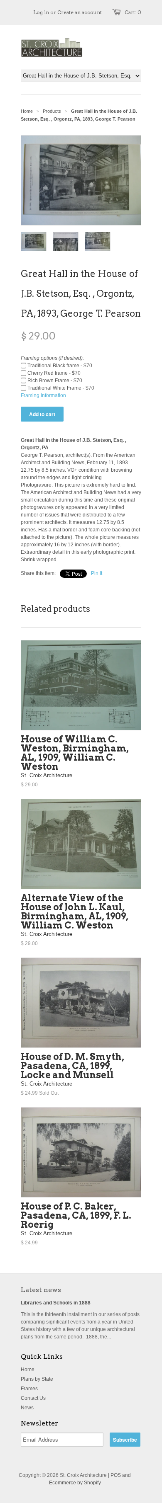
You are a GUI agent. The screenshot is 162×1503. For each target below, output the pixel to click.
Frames (29, 1388)
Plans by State (37, 1379)
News (27, 1408)
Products (52, 111)
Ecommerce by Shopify (75, 1483)
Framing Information (43, 395)
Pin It (96, 573)
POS (115, 1475)
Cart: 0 (133, 12)
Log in (41, 12)
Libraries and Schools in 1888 (56, 1303)
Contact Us (33, 1398)
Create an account (79, 12)
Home (27, 1369)
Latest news (41, 1290)
